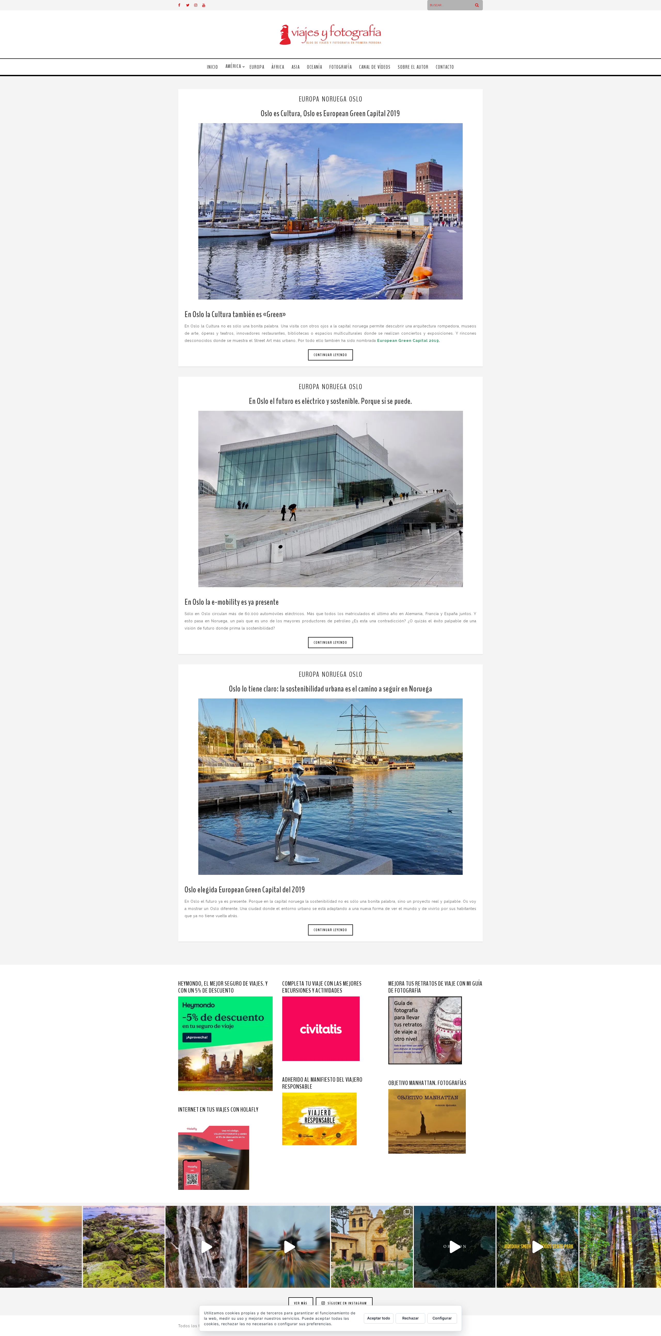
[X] (190, 5)
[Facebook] (182, 5)
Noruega (334, 99)
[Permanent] (330, 211)
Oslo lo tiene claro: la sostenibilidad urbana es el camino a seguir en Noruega (330, 688)
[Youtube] (206, 5)
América (233, 66)
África (278, 67)
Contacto (445, 67)
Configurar (442, 1318)
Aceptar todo (378, 1318)
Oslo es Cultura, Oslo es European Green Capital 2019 (330, 113)
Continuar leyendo (330, 354)
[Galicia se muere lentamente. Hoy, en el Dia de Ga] (206, 1247)
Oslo (356, 99)
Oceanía (314, 67)
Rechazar (410, 1318)
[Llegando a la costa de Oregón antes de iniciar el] (455, 1247)
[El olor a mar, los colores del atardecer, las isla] (124, 1247)
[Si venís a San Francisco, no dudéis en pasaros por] (289, 1247)
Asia (296, 67)
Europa (257, 67)
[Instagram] (198, 5)
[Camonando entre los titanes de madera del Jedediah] (537, 1247)
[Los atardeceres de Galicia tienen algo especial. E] (41, 1247)
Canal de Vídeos (375, 67)
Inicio (212, 67)
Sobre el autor (413, 67)
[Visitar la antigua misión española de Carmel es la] (372, 1247)
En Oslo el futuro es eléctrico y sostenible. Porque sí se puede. (330, 401)
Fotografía (340, 67)
